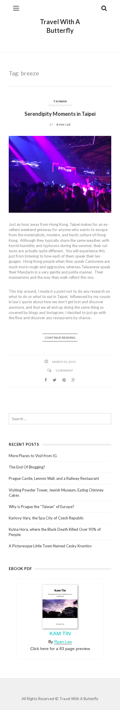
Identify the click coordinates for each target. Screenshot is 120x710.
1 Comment (64, 370)
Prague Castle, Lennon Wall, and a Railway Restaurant (54, 478)
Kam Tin (60, 633)
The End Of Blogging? (27, 467)
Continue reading (60, 337)
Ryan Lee (64, 124)
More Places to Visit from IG (33, 455)
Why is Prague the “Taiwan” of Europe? (41, 506)
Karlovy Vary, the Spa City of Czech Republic (46, 518)
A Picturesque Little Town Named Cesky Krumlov (50, 546)
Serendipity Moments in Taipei (60, 114)
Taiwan (60, 101)
